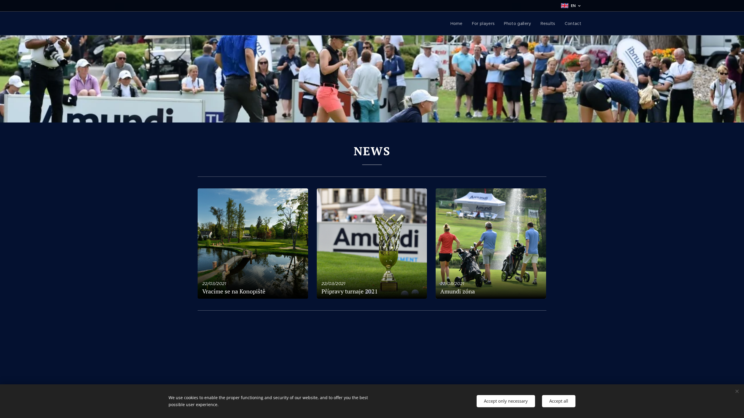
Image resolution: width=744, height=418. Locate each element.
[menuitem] (458, 23)
